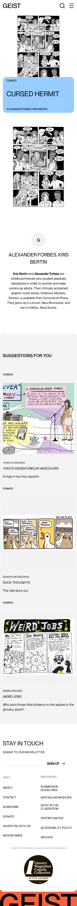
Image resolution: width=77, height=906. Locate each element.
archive (47, 837)
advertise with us (17, 826)
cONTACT (9, 797)
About (8, 787)
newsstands (12, 835)
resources (49, 776)
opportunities (52, 818)
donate (9, 816)
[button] (71, 6)
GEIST (7, 777)
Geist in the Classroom (50, 806)
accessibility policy (56, 828)
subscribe (11, 807)
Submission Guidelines (49, 788)
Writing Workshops (56, 797)
